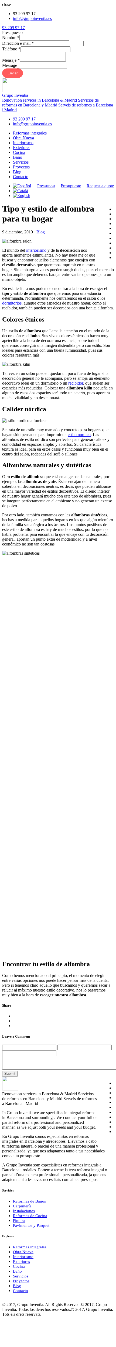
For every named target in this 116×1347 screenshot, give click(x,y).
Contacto (20, 176)
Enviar (13, 73)
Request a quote (100, 186)
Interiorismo (23, 142)
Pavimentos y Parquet (31, 1225)
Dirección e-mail (18, 43)
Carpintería (22, 1206)
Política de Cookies (53, 1300)
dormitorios (12, 303)
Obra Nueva (23, 138)
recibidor (75, 383)
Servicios (21, 162)
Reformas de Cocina (30, 1216)
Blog (17, 172)
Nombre (10, 37)
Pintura (19, 1220)
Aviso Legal (23, 1300)
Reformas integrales (30, 133)
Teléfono (11, 49)
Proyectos (21, 167)
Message (9, 65)
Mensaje (11, 60)
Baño (17, 157)
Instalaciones (24, 1211)
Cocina (19, 152)
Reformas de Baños (29, 1201)
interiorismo (36, 250)
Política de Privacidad (92, 1300)
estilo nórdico (79, 434)
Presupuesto (71, 186)
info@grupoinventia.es (32, 18)
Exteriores (21, 147)
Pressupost (46, 186)
